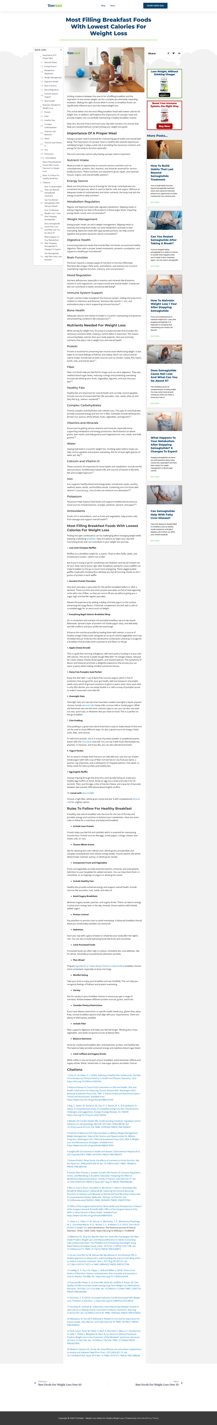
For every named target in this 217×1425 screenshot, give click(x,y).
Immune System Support (51, 95)
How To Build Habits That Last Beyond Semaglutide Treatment (53, 191)
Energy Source (50, 66)
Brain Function (50, 86)
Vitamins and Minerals (50, 133)
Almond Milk (88, 793)
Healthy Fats (49, 120)
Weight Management (53, 77)
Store (112, 6)
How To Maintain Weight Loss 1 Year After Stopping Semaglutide (52, 215)
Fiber (46, 116)
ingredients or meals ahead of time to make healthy (99, 966)
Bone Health (49, 101)
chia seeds (87, 741)
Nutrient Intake (50, 62)
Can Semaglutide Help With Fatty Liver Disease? (53, 256)
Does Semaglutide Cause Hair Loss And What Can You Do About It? (52, 228)
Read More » (155, 202)
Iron (46, 150)
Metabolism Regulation (49, 72)
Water (46, 139)
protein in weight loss (77, 1227)
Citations (46, 182)
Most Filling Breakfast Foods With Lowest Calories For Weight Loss (52, 166)
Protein (47, 112)
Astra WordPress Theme (148, 1418)
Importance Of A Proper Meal (49, 57)
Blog (103, 6)
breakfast (91, 538)
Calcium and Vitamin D (53, 144)
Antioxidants (50, 158)
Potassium (48, 154)
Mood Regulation (51, 90)
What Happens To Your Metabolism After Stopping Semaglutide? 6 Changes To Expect (52, 243)
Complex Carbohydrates (50, 126)
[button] (61, 50)
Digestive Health (51, 81)
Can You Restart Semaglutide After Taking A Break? (52, 203)
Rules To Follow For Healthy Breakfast (51, 177)
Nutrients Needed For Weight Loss (52, 106)
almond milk (88, 705)
